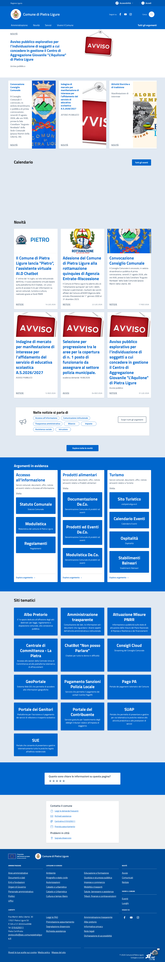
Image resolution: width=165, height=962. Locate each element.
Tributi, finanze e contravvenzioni (100, 896)
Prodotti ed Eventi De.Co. (82, 529)
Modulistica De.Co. (82, 554)
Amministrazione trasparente (82, 617)
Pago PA (129, 681)
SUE (35, 740)
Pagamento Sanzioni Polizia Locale (82, 684)
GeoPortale (36, 681)
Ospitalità (129, 538)
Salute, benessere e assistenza (99, 891)
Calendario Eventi (129, 518)
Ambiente (51, 873)
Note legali (89, 931)
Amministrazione (19, 25)
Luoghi (125, 903)
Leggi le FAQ (52, 917)
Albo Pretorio (35, 614)
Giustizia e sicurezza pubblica (98, 877)
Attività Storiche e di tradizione (120, 86)
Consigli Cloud (129, 645)
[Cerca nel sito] (151, 14)
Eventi (125, 898)
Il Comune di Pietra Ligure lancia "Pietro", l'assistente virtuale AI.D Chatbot (35, 265)
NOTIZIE (20, 304)
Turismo (116, 474)
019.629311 (18, 927)
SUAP (129, 709)
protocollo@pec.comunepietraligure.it (25, 936)
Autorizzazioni (53, 882)
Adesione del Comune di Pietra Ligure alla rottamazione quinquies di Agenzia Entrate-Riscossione (82, 268)
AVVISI (66, 393)
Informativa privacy (93, 926)
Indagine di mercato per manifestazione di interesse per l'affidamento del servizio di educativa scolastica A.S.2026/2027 (70, 96)
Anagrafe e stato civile (57, 877)
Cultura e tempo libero (57, 896)
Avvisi (125, 873)
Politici (11, 896)
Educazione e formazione (96, 873)
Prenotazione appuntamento (60, 922)
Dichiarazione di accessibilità (98, 935)
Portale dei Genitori (35, 709)
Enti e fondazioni (16, 882)
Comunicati (127, 877)
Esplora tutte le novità (82, 448)
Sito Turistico (129, 499)
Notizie (125, 882)
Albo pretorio (90, 922)
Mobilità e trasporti (93, 887)
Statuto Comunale (36, 504)
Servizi (48, 25)
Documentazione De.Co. (82, 501)
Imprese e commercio (94, 882)
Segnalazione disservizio (58, 926)
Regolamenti (35, 543)
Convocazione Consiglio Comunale (17, 87)
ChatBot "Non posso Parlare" (82, 648)
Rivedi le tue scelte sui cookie (22, 952)
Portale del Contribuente (82, 712)
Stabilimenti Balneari (129, 560)
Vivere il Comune (65, 25)
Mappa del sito (59, 952)
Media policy (44, 952)
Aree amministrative (18, 873)
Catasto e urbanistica (56, 887)
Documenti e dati (16, 877)
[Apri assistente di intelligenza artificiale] (155, 952)
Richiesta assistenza (56, 931)
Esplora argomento (24, 577)
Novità (36, 25)
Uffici (10, 901)
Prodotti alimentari (80, 474)
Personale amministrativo (20, 891)
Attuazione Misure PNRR (129, 617)
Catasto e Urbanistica (56, 891)
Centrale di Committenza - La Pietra (35, 650)
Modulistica (35, 523)
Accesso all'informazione (30, 477)
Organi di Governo (17, 887)
